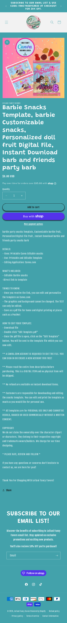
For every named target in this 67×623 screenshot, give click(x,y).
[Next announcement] (61, 6)
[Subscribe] (56, 555)
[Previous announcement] (6, 6)
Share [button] (9, 490)
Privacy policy (17, 616)
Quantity (6, 189)
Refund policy (54, 611)
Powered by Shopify (38, 611)
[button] (6, 22)
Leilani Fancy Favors (22, 611)
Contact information (50, 616)
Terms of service (32, 616)
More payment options (33, 224)
